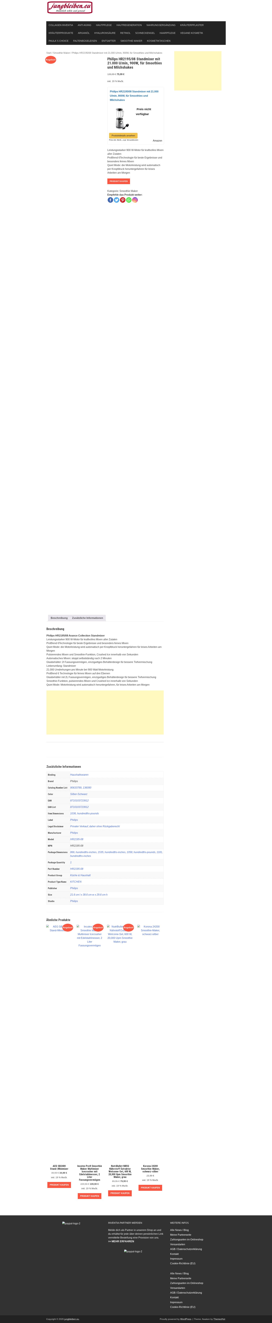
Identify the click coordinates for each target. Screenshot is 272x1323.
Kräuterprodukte (61, 33)
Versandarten (177, 1244)
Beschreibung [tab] (59, 618)
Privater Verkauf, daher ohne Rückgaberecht (95, 826)
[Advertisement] (105, 712)
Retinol (125, 33)
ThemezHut (219, 1319)
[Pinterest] (122, 200)
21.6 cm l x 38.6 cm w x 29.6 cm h (89, 894)
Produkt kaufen (119, 181)
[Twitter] (116, 200)
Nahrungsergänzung (161, 25)
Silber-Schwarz (78, 794)
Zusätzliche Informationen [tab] (87, 618)
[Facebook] (110, 200)
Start (48, 53)
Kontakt (174, 1254)
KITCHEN (76, 881)
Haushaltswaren (79, 774)
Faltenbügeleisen (85, 41)
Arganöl (84, 33)
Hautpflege (104, 25)
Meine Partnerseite (180, 1234)
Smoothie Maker (131, 41)
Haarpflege (168, 33)
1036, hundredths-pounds (84, 813)
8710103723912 (79, 800)
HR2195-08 (76, 839)
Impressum (176, 1258)
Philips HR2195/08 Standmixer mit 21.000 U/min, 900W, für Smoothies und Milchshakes (134, 95)
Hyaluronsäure (105, 33)
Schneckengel (145, 33)
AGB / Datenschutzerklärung (186, 1249)
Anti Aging (84, 25)
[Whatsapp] (129, 200)
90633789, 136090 (80, 787)
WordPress (185, 1319)
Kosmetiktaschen (158, 41)
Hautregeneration (129, 25)
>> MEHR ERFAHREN (121, 1241)
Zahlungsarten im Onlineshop (186, 1239)
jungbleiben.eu (71, 1319)
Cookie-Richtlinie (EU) (182, 1263)
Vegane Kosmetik (191, 33)
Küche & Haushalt (80, 875)
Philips (74, 820)
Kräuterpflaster (192, 25)
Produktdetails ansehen (123, 135)
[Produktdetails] (121, 117)
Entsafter (109, 41)
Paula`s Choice (58, 41)
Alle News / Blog (179, 1230)
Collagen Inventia (61, 25)
